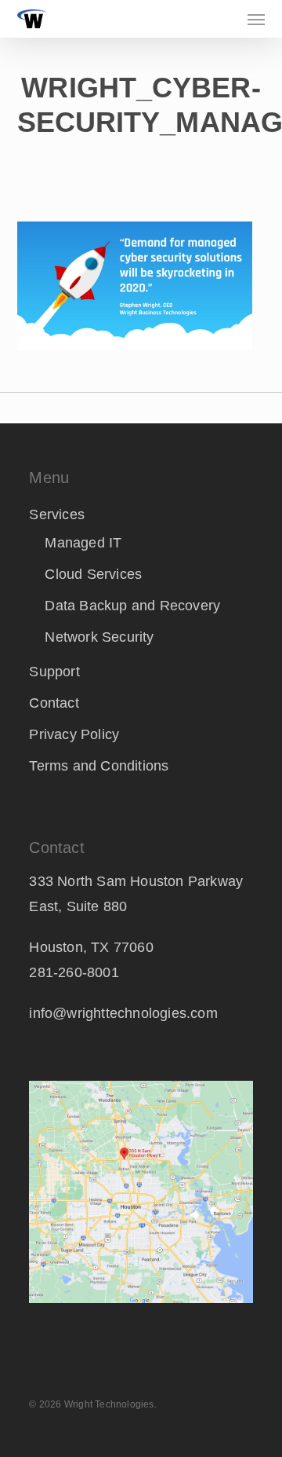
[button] (256, 19)
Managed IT (83, 543)
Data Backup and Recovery (132, 605)
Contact (53, 703)
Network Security (99, 637)
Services (57, 514)
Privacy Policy (74, 734)
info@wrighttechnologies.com (123, 1013)
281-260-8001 (73, 972)
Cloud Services (93, 574)
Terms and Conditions (98, 766)
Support (54, 671)
